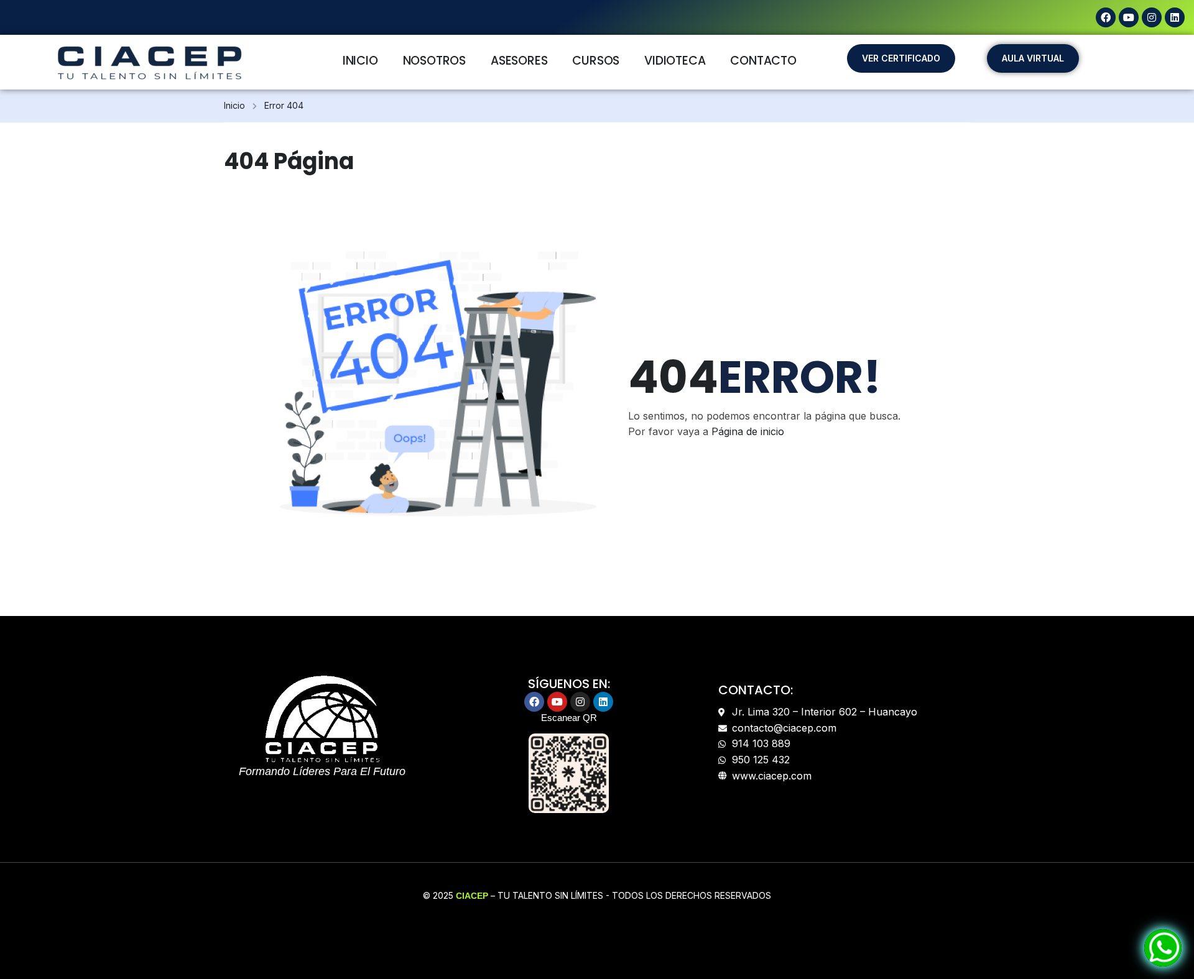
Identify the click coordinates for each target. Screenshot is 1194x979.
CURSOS (595, 60)
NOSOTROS (434, 60)
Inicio (234, 105)
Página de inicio (747, 431)
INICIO (360, 60)
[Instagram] (1152, 17)
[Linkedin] (1175, 17)
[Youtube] (1129, 17)
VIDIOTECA (674, 60)
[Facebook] (1106, 17)
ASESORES (519, 60)
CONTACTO (763, 60)
